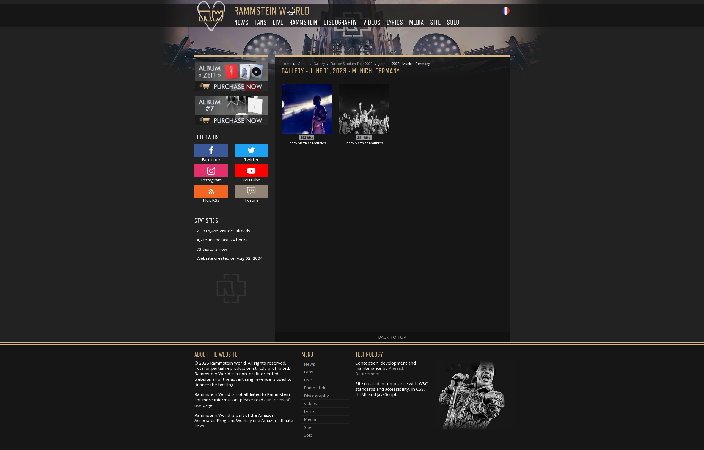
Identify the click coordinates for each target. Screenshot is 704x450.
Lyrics (395, 22)
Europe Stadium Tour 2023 (352, 63)
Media (416, 22)
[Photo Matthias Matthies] (307, 109)
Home (287, 63)
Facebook (211, 159)
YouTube (251, 179)
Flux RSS (211, 200)
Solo (453, 22)
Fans (261, 22)
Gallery (319, 63)
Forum (251, 200)
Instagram (211, 179)
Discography (340, 22)
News (241, 22)
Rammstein (303, 22)
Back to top (392, 337)
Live (278, 22)
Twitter (251, 159)
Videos (372, 22)
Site (435, 22)
